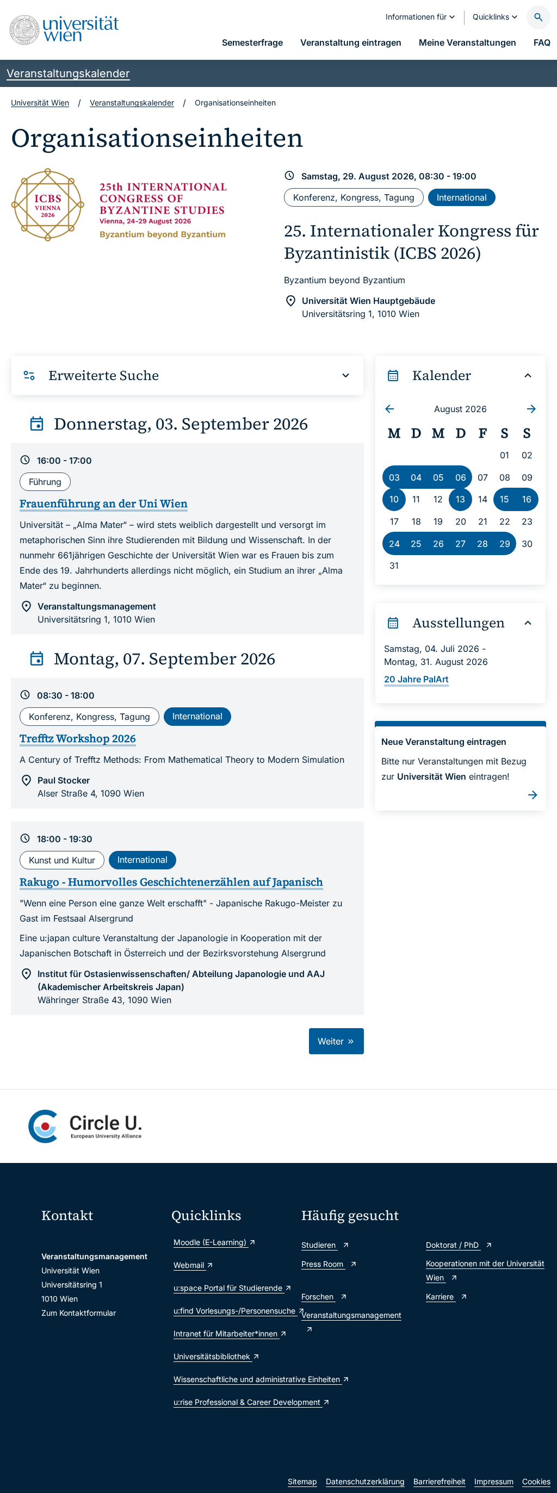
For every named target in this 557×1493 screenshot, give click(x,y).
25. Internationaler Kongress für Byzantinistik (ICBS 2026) (411, 241)
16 (526, 499)
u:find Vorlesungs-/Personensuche (232, 1310)
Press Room (323, 1263)
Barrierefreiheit (439, 1481)
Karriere (441, 1296)
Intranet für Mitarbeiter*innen (227, 1333)
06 (460, 477)
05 (438, 477)
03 (394, 477)
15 (504, 499)
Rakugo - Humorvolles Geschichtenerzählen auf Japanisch (171, 881)
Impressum (493, 1481)
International (462, 197)
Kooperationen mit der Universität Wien (485, 1270)
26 (438, 543)
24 (394, 543)
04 (416, 477)
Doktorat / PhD (453, 1244)
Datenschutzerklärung (365, 1481)
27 (460, 543)
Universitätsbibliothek (213, 1356)
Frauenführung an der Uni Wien (104, 503)
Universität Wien (40, 102)
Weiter (332, 1041)
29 (504, 543)
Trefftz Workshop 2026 (78, 738)
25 (416, 543)
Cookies (536, 1481)
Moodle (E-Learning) (211, 1242)
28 (482, 543)
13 (460, 499)
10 (394, 499)
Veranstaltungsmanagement (351, 1315)
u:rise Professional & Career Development (232, 1402)
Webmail (190, 1265)
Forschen (318, 1296)
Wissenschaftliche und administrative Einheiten (232, 1379)
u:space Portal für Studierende (229, 1287)
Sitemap (302, 1481)
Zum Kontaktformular (78, 1312)
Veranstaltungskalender (68, 73)
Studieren (319, 1244)
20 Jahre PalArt (416, 679)
